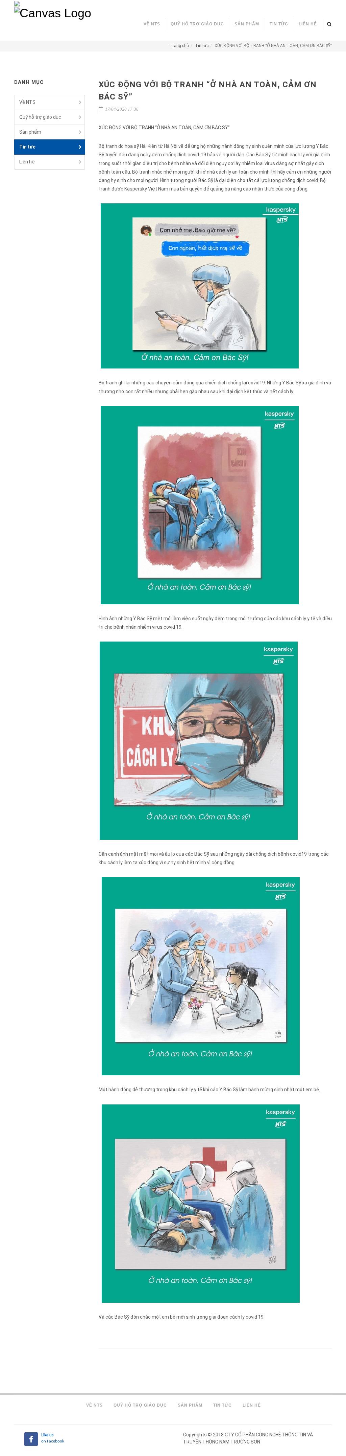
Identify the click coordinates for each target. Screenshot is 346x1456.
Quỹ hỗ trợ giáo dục (40, 117)
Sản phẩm (30, 132)
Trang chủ (179, 45)
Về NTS (27, 102)
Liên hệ (27, 161)
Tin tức (201, 45)
